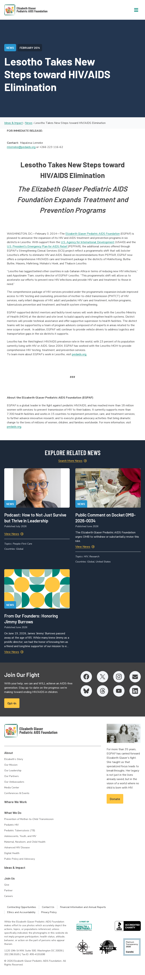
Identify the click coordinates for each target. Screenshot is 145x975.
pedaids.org (14, 427)
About (8, 753)
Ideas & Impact (13, 123)
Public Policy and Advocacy (19, 859)
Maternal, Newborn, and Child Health (24, 842)
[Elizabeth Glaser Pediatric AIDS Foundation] (30, 731)
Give (6, 884)
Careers (8, 896)
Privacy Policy (49, 912)
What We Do (12, 813)
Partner (8, 890)
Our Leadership (12, 770)
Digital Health (11, 853)
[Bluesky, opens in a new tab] (86, 691)
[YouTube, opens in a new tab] (118, 691)
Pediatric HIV (11, 824)
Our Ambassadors (14, 782)
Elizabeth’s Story (13, 759)
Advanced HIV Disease (17, 847)
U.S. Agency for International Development (87, 242)
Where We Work (15, 802)
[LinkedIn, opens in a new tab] (135, 691)
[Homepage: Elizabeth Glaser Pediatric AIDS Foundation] (16, 9)
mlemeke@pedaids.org (21, 147)
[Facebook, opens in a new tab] (86, 676)
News (28, 123)
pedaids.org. (79, 354)
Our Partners (11, 776)
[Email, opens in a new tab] (135, 676)
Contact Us (48, 907)
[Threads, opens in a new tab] (102, 691)
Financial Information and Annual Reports (83, 907)
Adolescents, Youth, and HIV (20, 836)
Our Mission (11, 765)
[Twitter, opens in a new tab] (102, 676)
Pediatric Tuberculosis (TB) (19, 830)
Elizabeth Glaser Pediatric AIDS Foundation (92, 234)
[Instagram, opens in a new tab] (118, 676)
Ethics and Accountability (21, 912)
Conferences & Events (16, 793)
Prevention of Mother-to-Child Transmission (29, 819)
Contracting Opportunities (21, 907)
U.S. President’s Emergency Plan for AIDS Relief (37, 246)
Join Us (9, 878)
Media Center (11, 787)
